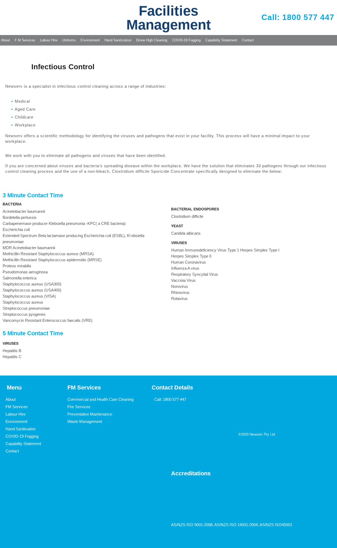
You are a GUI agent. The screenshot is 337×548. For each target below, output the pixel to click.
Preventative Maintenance (89, 414)
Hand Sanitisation (21, 429)
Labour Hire (48, 40)
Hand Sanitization (118, 40)
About (11, 399)
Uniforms (69, 40)
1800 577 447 (174, 399)
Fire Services (78, 406)
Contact (248, 40)
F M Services (25, 40)
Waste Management (84, 421)
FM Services (17, 406)
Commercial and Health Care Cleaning (100, 399)
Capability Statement (221, 40)
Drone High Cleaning (151, 40)
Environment (90, 40)
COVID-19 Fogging (186, 40)
